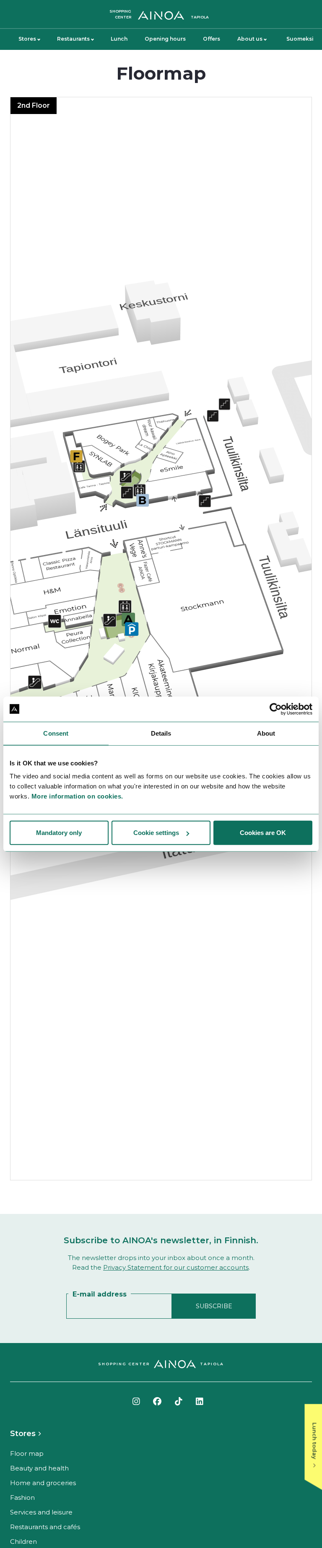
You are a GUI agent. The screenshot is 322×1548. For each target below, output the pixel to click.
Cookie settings (156, 832)
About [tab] (266, 732)
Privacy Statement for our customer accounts (176, 1267)
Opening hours (165, 39)
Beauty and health (39, 1468)
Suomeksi (300, 39)
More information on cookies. (77, 796)
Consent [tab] (55, 732)
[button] (161, 638)
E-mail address (100, 1294)
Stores (27, 39)
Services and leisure (41, 1512)
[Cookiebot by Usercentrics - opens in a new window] (275, 709)
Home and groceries (43, 1483)
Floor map (27, 1453)
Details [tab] (161, 732)
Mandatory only (59, 832)
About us (249, 39)
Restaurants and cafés (45, 1527)
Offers (211, 39)
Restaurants (73, 39)
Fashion (22, 1497)
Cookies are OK (263, 832)
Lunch (119, 39)
